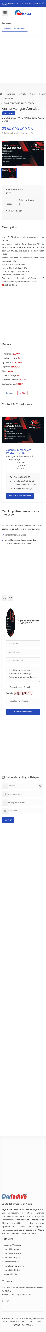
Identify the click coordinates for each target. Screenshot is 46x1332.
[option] (23, 153)
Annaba (22, 94)
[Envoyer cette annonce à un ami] (10, 598)
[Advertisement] (23, 59)
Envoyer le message (23, 712)
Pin (23, 393)
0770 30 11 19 (29, 485)
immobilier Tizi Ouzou (14, 1266)
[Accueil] (1, 94)
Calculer (8, 820)
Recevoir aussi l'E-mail (20, 687)
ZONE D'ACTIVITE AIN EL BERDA (19, 103)
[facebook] (2, 1301)
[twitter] (7, 1301)
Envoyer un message (23, 488)
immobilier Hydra (12, 1270)
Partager (10, 393)
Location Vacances (12, 1245)
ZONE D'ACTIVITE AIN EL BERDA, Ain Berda (23, 119)
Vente (32, 94)
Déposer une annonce (15, 28)
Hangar (42, 94)
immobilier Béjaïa (12, 1257)
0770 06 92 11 (27, 481)
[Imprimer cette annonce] (4, 598)
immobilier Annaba (12, 1253)
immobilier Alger (11, 1249)
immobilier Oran (11, 1262)
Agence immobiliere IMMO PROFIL (28, 622)
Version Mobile (10, 1274)
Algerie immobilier (10, 1209)
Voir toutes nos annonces (20, 496)
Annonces (10, 94)
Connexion (7, 23)
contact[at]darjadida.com (20, 1294)
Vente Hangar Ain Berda (15, 535)
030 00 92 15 (24, 477)
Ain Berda (8, 98)
